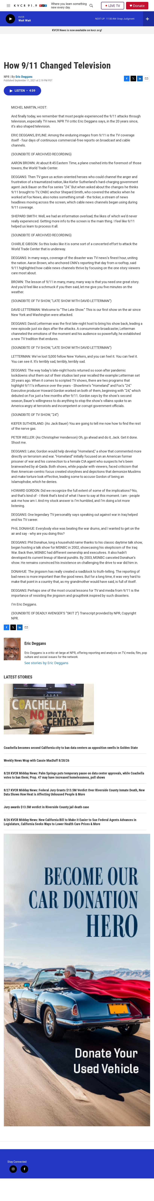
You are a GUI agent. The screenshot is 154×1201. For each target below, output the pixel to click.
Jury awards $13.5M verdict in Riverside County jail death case (46, 807)
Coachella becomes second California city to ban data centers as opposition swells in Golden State (71, 748)
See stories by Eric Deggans (46, 663)
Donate (139, 6)
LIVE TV (114, 5)
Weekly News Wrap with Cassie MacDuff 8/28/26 (36, 760)
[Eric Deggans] (12, 649)
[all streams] (148, 18)
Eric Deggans (24, 77)
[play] (10, 19)
